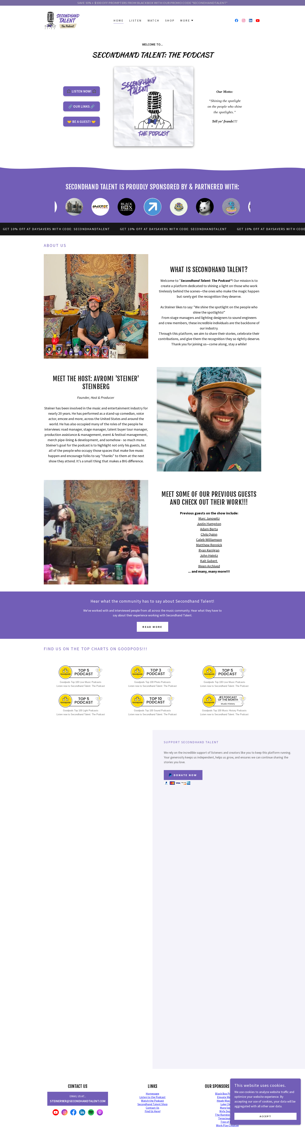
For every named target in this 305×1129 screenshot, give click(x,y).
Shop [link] (170, 20)
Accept (265, 1116)
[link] (62, 20)
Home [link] (118, 20)
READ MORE (152, 627)
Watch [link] (154, 20)
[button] (187, 20)
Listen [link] (135, 20)
